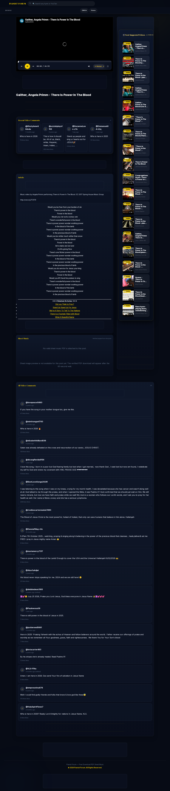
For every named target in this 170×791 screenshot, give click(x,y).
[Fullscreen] (108, 66)
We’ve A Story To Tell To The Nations (64, 311)
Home (93, 10)
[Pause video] (27, 66)
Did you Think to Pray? (64, 304)
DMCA (84, 10)
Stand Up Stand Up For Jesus (64, 307)
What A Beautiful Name (64, 317)
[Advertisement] (66, 81)
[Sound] (89, 66)
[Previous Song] (21, 66)
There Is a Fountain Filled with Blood (64, 314)
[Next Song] (33, 66)
